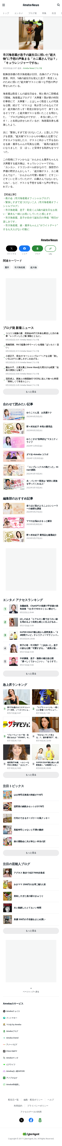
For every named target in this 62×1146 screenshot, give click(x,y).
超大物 (33, 267)
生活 (54, 13)
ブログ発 (32, 13)
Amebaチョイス (13, 1011)
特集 (44, 13)
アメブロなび (11, 1078)
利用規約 (18, 1105)
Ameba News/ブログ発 (32, 68)
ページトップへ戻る (31, 991)
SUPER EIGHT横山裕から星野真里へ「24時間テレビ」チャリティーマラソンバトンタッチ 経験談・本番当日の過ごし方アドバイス (39, 636)
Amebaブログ (12, 1031)
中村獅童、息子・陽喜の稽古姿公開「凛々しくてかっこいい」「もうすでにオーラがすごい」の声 (39, 661)
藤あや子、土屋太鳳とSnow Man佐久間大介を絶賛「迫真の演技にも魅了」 (32, 368)
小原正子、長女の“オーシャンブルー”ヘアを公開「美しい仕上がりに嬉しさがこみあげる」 (32, 357)
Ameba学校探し (13, 1084)
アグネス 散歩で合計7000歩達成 (29, 872)
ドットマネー (11, 1018)
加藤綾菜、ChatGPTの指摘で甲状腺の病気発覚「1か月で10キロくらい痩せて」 (39, 607)
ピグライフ (10, 1064)
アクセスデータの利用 (31, 1111)
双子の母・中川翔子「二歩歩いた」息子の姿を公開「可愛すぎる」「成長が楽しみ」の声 (39, 648)
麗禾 (7, 267)
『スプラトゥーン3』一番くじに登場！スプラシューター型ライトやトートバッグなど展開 (47, 711)
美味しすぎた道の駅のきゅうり (28, 896)
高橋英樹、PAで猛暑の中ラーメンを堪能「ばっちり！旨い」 (32, 346)
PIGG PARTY (11, 1051)
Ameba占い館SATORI (15, 1071)
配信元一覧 (13, 1099)
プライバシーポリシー (37, 1105)
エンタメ (18, 13)
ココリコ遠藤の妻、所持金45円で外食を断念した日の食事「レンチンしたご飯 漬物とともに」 (32, 334)
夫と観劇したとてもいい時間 (27, 907)
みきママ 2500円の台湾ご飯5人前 (30, 884)
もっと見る (31, 391)
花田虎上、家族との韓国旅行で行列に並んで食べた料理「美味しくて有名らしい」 (32, 380)
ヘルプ (51, 1099)
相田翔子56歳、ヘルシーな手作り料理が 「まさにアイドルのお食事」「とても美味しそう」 (18, 766)
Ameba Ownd (12, 1038)
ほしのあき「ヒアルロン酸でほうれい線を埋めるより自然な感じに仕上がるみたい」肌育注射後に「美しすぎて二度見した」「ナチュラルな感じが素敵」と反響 (39, 623)
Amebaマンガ (12, 1058)
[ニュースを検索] (58, 5)
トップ (6, 13)
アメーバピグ (11, 1044)
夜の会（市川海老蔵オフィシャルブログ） (28, 198)
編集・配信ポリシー (33, 1099)
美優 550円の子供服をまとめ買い (29, 919)
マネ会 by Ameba (13, 1024)
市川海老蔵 (19, 267)
